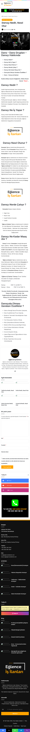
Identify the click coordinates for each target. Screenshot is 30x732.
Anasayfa (5, 16)
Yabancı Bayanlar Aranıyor (19, 572)
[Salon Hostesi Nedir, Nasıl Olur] (7, 398)
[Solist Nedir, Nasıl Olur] (22, 385)
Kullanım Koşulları (8, 726)
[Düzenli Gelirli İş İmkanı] (5, 639)
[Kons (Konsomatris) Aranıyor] (5, 568)
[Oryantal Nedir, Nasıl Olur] (22, 398)
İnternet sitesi (4, 451)
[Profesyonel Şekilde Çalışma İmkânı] (5, 625)
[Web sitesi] (15, 371)
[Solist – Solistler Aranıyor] (5, 589)
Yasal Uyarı (23, 726)
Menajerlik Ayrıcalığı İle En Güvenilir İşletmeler (18, 652)
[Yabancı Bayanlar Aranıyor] (5, 575)
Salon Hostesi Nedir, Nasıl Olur (7, 404)
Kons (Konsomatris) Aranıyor (19, 565)
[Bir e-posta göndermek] (12, 29)
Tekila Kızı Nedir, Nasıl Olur (7, 391)
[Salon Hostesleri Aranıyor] (5, 596)
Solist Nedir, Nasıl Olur (22, 390)
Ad (2, 438)
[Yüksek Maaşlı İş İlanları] (5, 632)
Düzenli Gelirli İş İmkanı (18, 637)
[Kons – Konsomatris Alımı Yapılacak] (5, 646)
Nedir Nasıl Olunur (13, 16)
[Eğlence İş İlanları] (10, 3)
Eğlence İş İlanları (8, 29)
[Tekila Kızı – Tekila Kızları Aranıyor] (5, 582)
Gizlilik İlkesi (17, 726)
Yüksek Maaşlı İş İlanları (18, 630)
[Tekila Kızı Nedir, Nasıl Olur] (7, 385)
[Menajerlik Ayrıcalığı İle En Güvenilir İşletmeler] (5, 653)
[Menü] (2, 4)
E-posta (3, 445)
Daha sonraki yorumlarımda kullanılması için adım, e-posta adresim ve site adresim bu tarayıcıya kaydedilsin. (15, 461)
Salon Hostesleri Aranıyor (18, 594)
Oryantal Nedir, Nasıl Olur (22, 404)
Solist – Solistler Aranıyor (18, 586)
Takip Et (15, 613)
